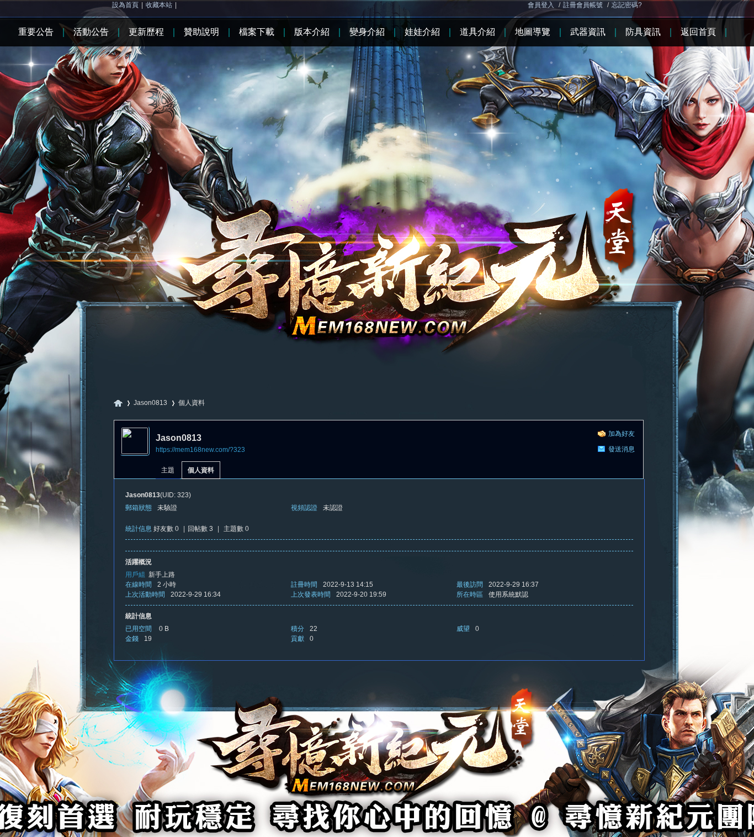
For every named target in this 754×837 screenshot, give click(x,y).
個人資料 (201, 470)
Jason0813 (150, 403)
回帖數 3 (200, 529)
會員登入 (541, 5)
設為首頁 (125, 5)
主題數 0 (236, 529)
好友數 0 (166, 529)
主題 (167, 470)
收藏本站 (159, 5)
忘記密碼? (627, 5)
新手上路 (161, 574)
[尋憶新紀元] (377, 181)
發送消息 (621, 449)
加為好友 (621, 434)
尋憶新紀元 (118, 403)
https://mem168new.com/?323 (200, 450)
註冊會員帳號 (583, 5)
